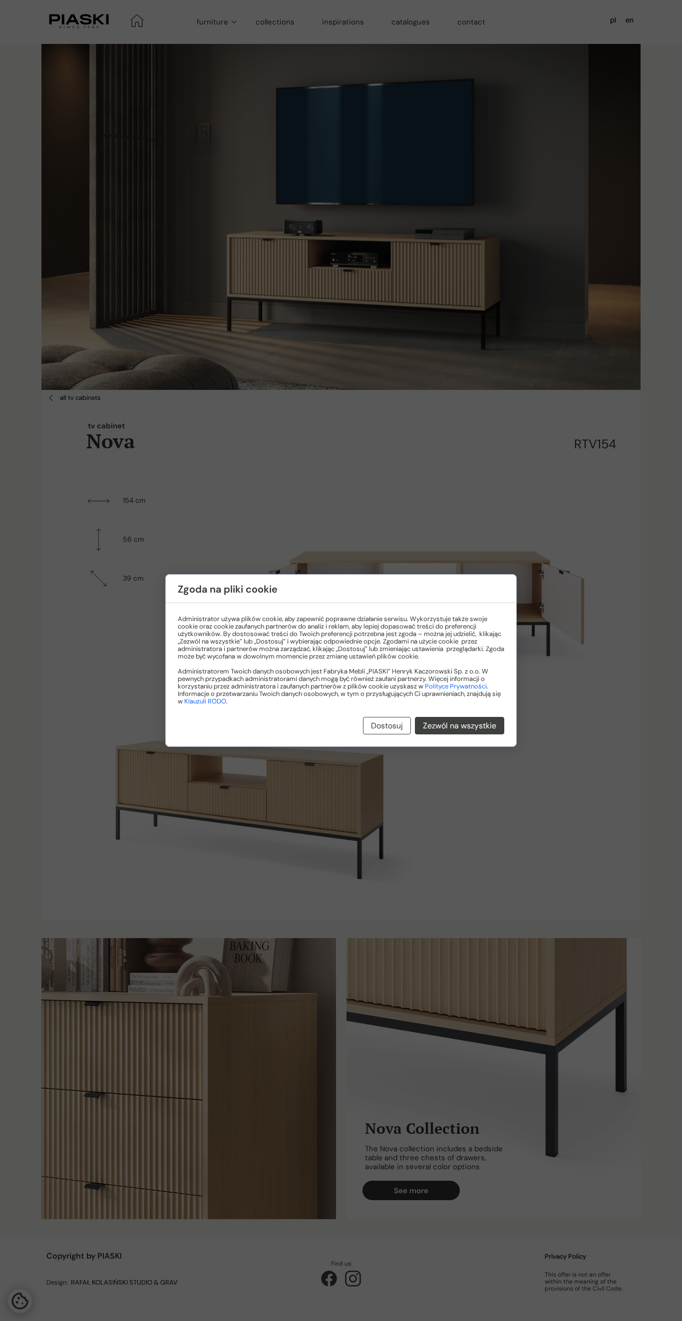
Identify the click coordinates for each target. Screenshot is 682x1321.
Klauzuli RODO (205, 701)
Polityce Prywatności (456, 686)
